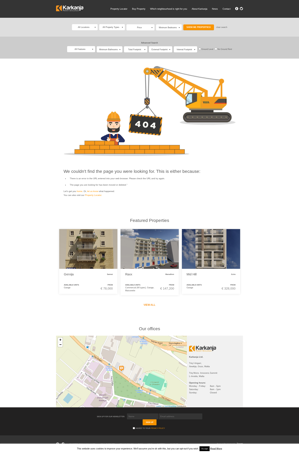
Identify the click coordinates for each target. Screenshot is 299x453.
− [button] (60, 344)
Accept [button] (204, 449)
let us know (92, 191)
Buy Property (138, 8)
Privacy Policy (158, 428)
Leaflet (158, 406)
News (215, 8)
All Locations (84, 27)
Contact (226, 8)
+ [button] (60, 340)
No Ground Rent (224, 49)
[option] (88, 261)
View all (149, 305)
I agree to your (150, 428)
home (79, 191)
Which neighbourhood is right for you (168, 8)
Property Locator (118, 8)
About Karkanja (199, 8)
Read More (216, 448)
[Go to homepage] (69, 8)
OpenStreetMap (170, 406)
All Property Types (111, 27)
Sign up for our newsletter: (111, 416)
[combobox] (140, 27)
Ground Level (207, 49)
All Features (80, 49)
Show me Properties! (198, 27)
